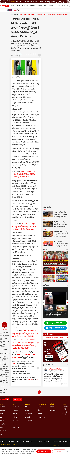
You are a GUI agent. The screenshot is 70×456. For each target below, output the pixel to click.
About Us (2, 441)
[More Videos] (67, 249)
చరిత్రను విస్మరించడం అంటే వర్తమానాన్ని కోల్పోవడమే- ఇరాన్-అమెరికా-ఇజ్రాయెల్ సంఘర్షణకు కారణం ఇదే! (53, 377)
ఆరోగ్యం (52, 407)
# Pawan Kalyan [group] (57, 337)
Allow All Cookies (44, 451)
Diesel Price (28, 364)
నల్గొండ (27, 410)
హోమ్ (12, 5)
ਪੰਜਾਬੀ (32, 1)
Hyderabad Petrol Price (19, 369)
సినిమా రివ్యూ (4, 345)
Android (30, 380)
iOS (37, 380)
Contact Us (66, 441)
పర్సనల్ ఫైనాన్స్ (65, 413)
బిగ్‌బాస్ (51, 5)
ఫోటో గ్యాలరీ (5, 342)
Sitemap (39, 441)
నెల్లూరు (15, 424)
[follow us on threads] (54, 2)
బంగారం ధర (4, 386)
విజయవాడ (16, 421)
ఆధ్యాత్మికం (3, 424)
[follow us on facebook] (52, 2)
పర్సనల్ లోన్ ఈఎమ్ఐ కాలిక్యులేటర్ (5, 374)
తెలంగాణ (32, 5)
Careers (18, 441)
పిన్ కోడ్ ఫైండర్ (4, 363)
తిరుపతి (15, 417)
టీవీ (39, 410)
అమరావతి (16, 407)
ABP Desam (21, 54)
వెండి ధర (4, 390)
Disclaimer (47, 441)
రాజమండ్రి (15, 410)
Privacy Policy (57, 441)
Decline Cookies (59, 451)
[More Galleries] (67, 285)
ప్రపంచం (2, 410)
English (22, 1)
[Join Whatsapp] (64, 2)
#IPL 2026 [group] (48, 337)
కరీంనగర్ (27, 417)
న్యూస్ (18, 5)
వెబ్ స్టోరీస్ (5, 339)
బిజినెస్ (40, 5)
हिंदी (17, 1)
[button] (4, 326)
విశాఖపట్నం (16, 428)
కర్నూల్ (15, 414)
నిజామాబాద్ (28, 414)
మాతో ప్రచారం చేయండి (68, 1)
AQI (3, 393)
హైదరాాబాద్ (28, 421)
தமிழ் (46, 1)
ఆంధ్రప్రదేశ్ (25, 5)
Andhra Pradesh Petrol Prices (21, 374)
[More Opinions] (67, 365)
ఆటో (45, 5)
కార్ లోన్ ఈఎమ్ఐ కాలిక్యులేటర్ (5, 380)
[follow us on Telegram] (61, 2)
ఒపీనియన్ (5, 349)
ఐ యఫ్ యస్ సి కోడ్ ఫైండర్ (5, 358)
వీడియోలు (5, 333)
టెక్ (1, 434)
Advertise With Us (28, 441)
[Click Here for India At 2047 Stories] (9, 10)
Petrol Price (20, 364)
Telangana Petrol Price (19, 371)
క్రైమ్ (1, 428)
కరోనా (1, 414)
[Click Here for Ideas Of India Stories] (16, 10)
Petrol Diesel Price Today (26, 366)
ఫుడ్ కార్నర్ (53, 410)
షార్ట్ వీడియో (5, 336)
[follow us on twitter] (49, 2)
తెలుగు (13, 1)
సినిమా (58, 5)
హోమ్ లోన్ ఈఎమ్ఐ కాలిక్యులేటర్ (5, 368)
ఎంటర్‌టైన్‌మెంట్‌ (41, 404)
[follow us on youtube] (56, 2)
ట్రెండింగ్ (2, 421)
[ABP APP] (49, 356)
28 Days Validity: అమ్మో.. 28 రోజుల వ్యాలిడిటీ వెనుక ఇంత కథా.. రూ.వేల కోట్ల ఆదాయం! (24, 227)
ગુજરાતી (41, 1)
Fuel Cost (15, 366)
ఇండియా (2, 407)
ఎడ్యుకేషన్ (3, 431)
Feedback (11, 441)
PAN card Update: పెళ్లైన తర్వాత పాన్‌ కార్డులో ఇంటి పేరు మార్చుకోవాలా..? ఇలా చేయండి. (25, 334)
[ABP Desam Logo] (4, 6)
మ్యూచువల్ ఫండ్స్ (66, 408)
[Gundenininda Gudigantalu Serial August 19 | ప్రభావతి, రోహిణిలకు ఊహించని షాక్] (49, 270)
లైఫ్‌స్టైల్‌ (52, 404)
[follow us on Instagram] (59, 2)
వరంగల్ (27, 407)
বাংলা (36, 1)
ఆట (63, 5)
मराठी (27, 1)
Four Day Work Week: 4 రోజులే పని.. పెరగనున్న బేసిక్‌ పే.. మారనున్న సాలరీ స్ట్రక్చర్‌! (25, 174)
